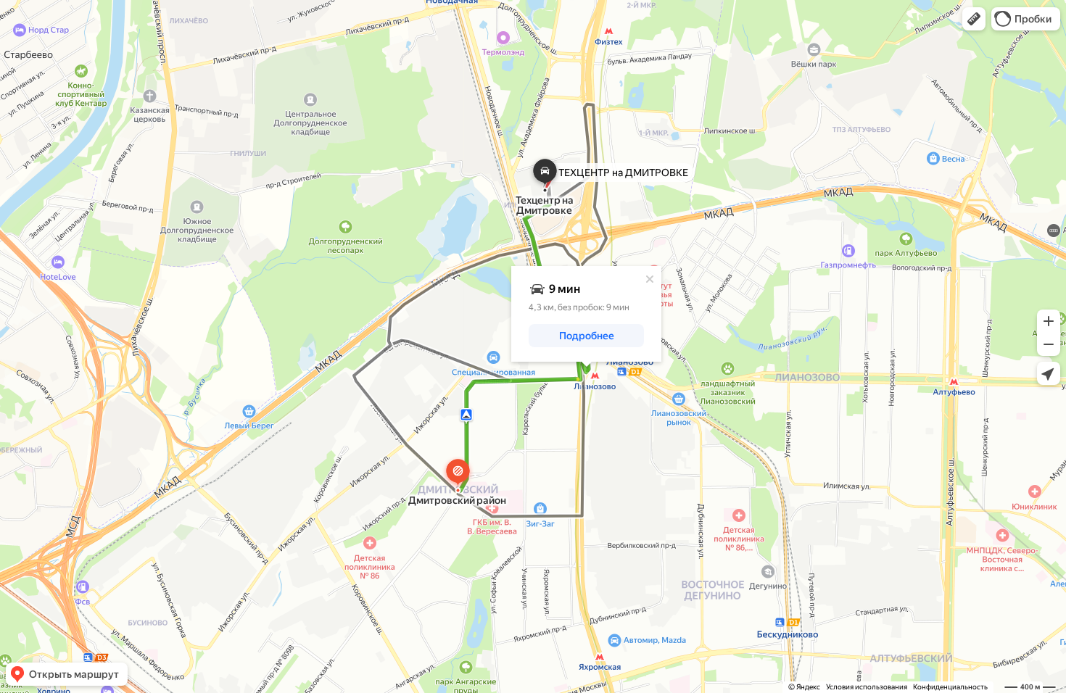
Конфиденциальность (950, 687)
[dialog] (586, 314)
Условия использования (866, 687)
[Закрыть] (650, 279)
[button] (974, 18)
